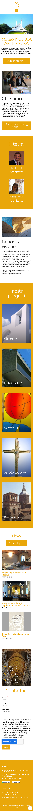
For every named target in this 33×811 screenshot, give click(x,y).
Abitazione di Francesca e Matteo (14, 573)
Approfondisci (7, 577)
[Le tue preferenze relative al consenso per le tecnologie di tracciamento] (30, 808)
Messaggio (6, 709)
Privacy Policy (6, 782)
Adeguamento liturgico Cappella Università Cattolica (16, 604)
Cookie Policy (17, 782)
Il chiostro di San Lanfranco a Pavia (15, 635)
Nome (4, 697)
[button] (16, 10)
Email (4, 703)
